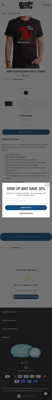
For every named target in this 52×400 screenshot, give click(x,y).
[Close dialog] (47, 185)
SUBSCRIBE (26, 208)
